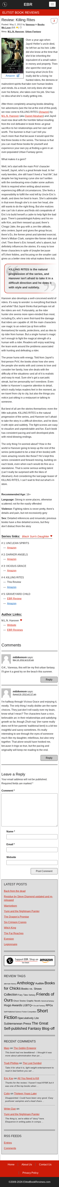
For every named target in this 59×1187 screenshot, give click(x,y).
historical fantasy (47, 1001)
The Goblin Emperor (25, 1048)
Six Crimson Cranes (15, 922)
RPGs (49, 1005)
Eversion (9, 938)
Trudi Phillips (11, 1063)
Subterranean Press (17, 1023)
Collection (10, 994)
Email (10, 844)
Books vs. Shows (31, 988)
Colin (7, 1093)
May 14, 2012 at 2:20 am (23, 660)
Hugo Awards (13, 1005)
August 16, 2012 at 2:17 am (24, 694)
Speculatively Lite (28, 1018)
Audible (39, 983)
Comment (8, 790)
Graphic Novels (34, 1001)
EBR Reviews (15, 630)
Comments (10, 1148)
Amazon (11, 75)
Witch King (10, 927)
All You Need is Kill (28, 1078)
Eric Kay (8, 1078)
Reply (49, 679)
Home (11, 1164)
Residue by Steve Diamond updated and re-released (28, 898)
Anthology (26, 983)
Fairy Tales (23, 995)
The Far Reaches (13, 933)
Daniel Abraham (34, 116)
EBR (28, 4)
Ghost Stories (19, 1001)
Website (11, 625)
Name (10, 831)
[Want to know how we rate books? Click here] (21, 27)
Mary (6, 1048)
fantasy (32, 995)
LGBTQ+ (28, 1005)
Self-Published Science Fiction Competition (20, 1012)
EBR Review (14, 598)
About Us (27, 1164)
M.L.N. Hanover (16, 31)
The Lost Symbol (32, 1063)
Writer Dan (10, 1108)
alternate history (10, 984)
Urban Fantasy (33, 31)
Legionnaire (10, 944)
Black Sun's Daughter (35, 536)
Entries (8, 1142)
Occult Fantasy (39, 1006)
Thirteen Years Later (25, 1093)
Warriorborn (10, 905)
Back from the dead (14, 891)
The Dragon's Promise (16, 916)
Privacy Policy (30, 1172)
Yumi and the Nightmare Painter (21, 911)
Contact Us (45, 1164)
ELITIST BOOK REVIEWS (20, 12)
